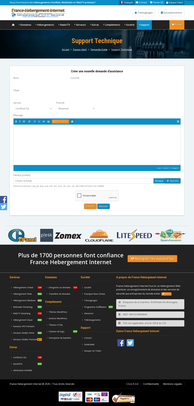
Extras (95, 24)
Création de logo (56, 331)
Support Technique (121, 49)
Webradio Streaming (23, 307)
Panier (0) (158, 2)
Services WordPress (58, 318)
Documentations (173, 12)
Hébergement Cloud (22, 320)
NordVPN (17, 364)
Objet (16, 90)
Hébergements (45, 24)
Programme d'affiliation (95, 307)
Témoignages (145, 12)
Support (145, 24)
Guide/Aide (89, 344)
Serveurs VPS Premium (23, 326)
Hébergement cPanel (23, 287)
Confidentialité (151, 383)
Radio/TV (65, 24)
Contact (143, 2)
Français (128, 2)
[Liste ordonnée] (39, 121)
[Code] (43, 121)
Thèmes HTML (56, 325)
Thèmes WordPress (58, 312)
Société (130, 24)
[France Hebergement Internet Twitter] (130, 342)
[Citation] (48, 121)
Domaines (25, 24)
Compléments (112, 24)
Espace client (80, 49)
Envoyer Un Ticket (92, 350)
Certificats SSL (20, 357)
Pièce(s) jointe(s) (22, 175)
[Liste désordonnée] (35, 121)
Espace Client (176, 2)
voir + (167, 294)
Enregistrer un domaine (60, 287)
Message (18, 115)
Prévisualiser (61, 121)
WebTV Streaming (21, 313)
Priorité (60, 102)
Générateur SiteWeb (22, 370)
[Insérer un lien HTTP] (29, 121)
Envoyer (90, 206)
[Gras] (16, 121)
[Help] (72, 121)
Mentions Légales (172, 383)
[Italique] (20, 121)
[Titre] (24, 121)
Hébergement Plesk (22, 294)
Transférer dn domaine (59, 294)
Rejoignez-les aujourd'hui (154, 258)
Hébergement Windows (24, 300)
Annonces (88, 313)
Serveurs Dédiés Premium (25, 339)
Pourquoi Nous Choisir (94, 294)
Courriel (75, 77)
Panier (178, 24)
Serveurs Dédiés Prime (23, 333)
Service (17, 102)
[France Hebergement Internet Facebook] (120, 342)
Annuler (103, 206)
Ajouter (174, 180)
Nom (16, 77)
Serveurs (81, 24)
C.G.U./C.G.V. (132, 383)
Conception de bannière (60, 338)
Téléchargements (92, 320)
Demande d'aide (99, 49)
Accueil (65, 49)
